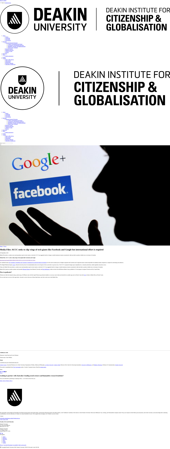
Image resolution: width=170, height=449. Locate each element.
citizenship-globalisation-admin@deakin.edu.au (10, 418)
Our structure (8, 40)
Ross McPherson (46, 269)
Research (5, 41)
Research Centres (9, 48)
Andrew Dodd (57, 364)
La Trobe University (49, 364)
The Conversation (17, 367)
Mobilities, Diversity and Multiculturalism (16, 46)
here (85, 275)
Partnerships (7, 62)
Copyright (5, 445)
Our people (7, 39)
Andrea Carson (3, 364)
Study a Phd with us (9, 59)
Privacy (1, 445)
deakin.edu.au (8, 2)
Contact (4, 58)
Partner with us (9, 380)
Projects (7, 52)
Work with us (8, 60)
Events (4, 57)
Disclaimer (10, 445)
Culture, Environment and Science (15, 44)
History (6, 37)
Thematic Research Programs (11, 42)
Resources (5, 53)
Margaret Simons (26, 269)
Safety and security (22, 445)
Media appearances (9, 56)
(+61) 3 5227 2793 (4, 419)
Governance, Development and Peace (16, 45)
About (4, 35)
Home (1, 246)
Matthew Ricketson (98, 364)
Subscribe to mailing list (10, 64)
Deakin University (119, 364)
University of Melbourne (86, 364)
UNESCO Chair (8, 51)
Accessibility (15, 445)
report (14, 264)
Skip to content (3, 0)
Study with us (3, 380)
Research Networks (9, 50)
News (4, 54)
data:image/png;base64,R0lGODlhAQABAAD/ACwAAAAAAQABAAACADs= (17, 260)
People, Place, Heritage (13, 47)
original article (43, 367)
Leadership (7, 38)
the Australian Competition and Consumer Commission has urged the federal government (27, 262)
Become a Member (9, 63)
